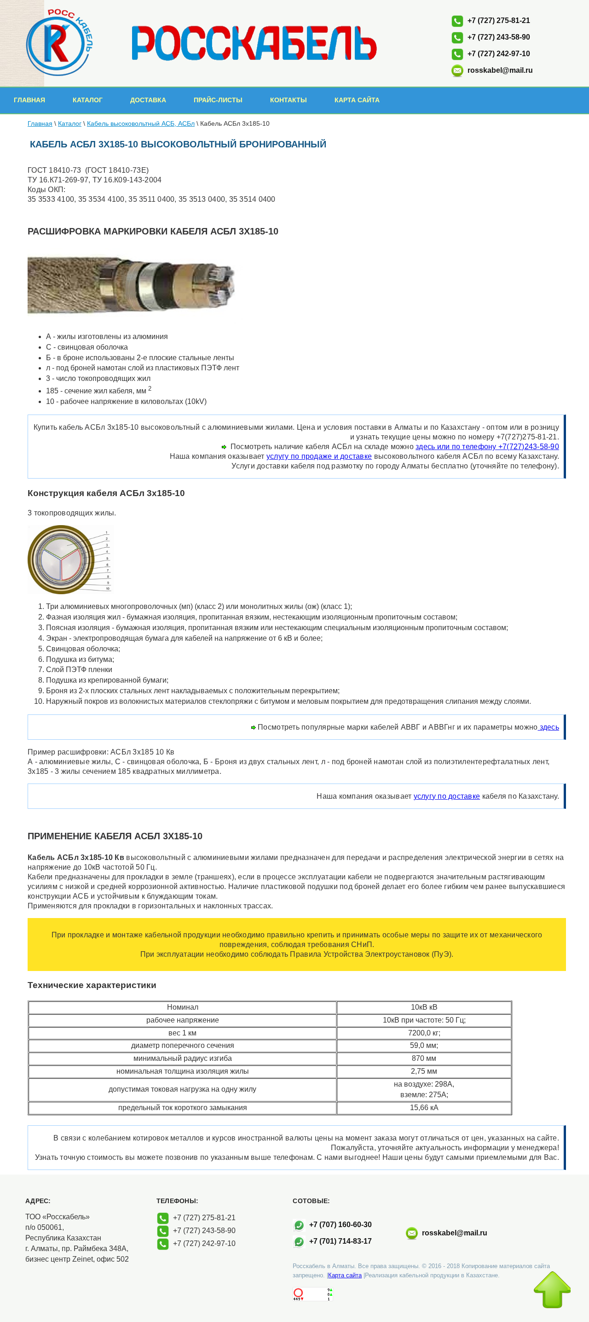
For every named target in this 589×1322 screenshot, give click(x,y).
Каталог (88, 100)
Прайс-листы (218, 100)
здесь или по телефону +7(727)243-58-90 (487, 446)
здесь (548, 727)
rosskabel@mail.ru (500, 70)
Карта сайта (357, 100)
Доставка (148, 100)
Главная (29, 100)
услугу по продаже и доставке (319, 456)
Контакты (288, 100)
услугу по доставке (447, 796)
